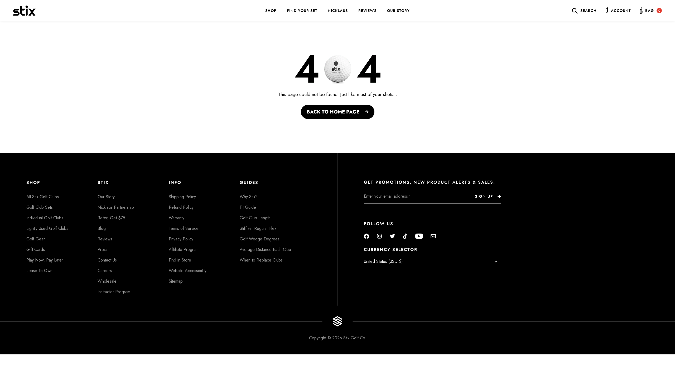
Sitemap (176, 281)
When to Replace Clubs (261, 260)
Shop (270, 10)
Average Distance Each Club (265, 249)
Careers (105, 271)
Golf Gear (35, 239)
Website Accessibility (187, 271)
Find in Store (180, 260)
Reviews (367, 10)
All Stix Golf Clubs (42, 197)
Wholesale (107, 281)
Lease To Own (39, 271)
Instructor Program (114, 292)
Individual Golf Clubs (44, 218)
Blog (102, 228)
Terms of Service (184, 228)
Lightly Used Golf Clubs (47, 228)
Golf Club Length (255, 218)
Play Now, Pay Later (44, 260)
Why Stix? (249, 197)
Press (103, 249)
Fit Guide (248, 207)
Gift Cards (35, 249)
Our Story (398, 10)
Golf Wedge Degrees (259, 239)
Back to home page (333, 111)
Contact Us (107, 260)
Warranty (176, 218)
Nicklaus (338, 10)
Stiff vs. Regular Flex (258, 228)
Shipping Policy (182, 197)
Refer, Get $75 (111, 218)
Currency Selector (390, 250)
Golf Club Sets (39, 207)
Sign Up (484, 196)
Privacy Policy (181, 239)
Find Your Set (302, 10)
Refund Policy (181, 207)
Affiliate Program (184, 249)
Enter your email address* (380, 208)
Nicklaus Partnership (116, 207)
